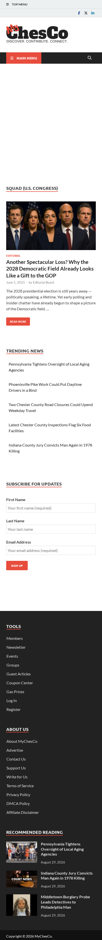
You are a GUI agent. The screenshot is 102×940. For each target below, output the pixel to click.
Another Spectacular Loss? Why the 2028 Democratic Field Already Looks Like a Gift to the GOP (50, 268)
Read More (16, 320)
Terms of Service (20, 785)
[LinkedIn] (93, 13)
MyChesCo (43, 936)
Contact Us (16, 759)
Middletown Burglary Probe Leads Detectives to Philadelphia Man (65, 901)
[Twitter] (86, 13)
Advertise (14, 750)
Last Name (15, 520)
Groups (12, 665)
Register (13, 709)
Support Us (16, 767)
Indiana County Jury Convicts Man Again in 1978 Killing (67, 876)
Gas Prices (15, 691)
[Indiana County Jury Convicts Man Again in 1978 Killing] (21, 873)
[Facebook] (79, 13)
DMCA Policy (18, 803)
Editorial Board (43, 282)
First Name (16, 499)
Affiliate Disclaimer (22, 812)
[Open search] (89, 58)
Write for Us (16, 776)
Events (12, 656)
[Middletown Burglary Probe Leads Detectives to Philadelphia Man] (21, 897)
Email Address (18, 542)
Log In (11, 700)
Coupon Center (19, 682)
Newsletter (16, 647)
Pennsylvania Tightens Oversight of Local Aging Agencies (62, 849)
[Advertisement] (51, 124)
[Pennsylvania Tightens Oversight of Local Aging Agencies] (21, 844)
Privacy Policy (18, 794)
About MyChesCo (21, 741)
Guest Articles (18, 673)
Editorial (13, 255)
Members (14, 638)
